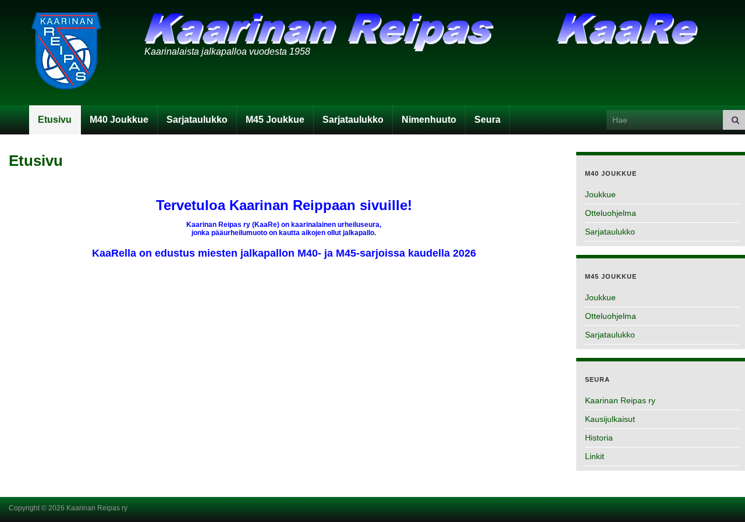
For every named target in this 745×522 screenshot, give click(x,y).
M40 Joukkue (119, 120)
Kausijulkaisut (610, 419)
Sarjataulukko (197, 120)
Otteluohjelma (610, 213)
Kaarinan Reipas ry (620, 400)
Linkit (594, 456)
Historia (599, 437)
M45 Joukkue (275, 120)
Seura (487, 120)
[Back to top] (718, 495)
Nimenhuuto (429, 120)
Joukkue (600, 194)
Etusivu (55, 120)
